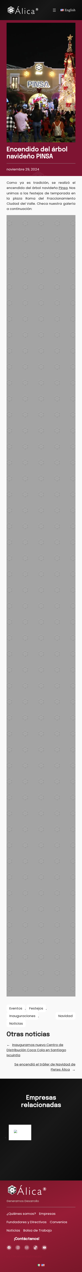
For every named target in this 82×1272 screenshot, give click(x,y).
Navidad (65, 1015)
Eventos (15, 1008)
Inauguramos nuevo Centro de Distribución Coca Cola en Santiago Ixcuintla (36, 1050)
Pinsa (63, 187)
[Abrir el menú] (54, 10)
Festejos (36, 1008)
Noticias (16, 1023)
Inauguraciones (22, 1015)
